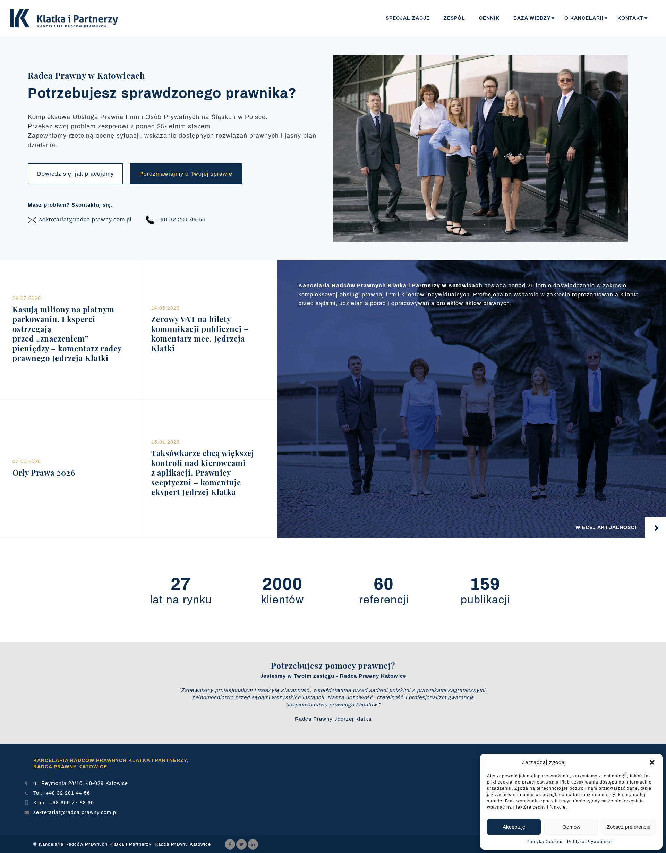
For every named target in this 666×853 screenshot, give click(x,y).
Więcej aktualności (606, 527)
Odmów (571, 827)
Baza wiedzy (531, 18)
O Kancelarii (584, 18)
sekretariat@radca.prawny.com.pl (75, 812)
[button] (652, 762)
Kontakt (630, 18)
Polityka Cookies (545, 841)
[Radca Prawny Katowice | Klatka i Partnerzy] (66, 18)
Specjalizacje (408, 18)
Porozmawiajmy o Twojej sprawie (185, 174)
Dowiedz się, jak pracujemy (75, 174)
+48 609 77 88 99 (72, 802)
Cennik (489, 18)
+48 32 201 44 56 (68, 793)
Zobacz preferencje (628, 827)
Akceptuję (514, 827)
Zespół (454, 18)
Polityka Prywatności (590, 841)
